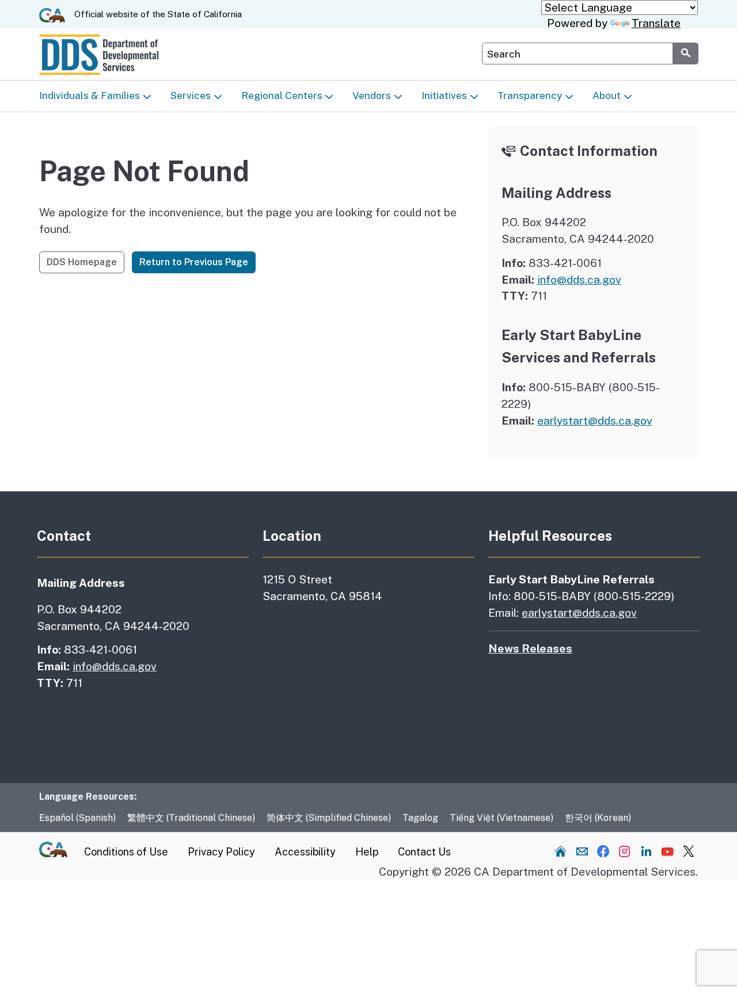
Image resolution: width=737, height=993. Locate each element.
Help (366, 852)
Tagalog (420, 817)
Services (190, 95)
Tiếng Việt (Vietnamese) (501, 817)
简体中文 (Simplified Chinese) (329, 817)
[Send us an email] (582, 851)
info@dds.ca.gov (579, 279)
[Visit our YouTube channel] (667, 851)
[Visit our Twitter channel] (688, 851)
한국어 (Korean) (598, 817)
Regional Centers (281, 95)
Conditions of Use (126, 852)
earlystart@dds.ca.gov (594, 420)
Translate (656, 23)
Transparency (529, 95)
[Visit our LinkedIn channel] (646, 851)
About (606, 95)
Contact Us (424, 852)
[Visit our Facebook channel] (603, 851)
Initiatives (444, 95)
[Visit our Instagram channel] (624, 851)
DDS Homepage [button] (82, 262)
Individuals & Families (89, 95)
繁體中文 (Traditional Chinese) (191, 817)
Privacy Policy (221, 852)
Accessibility (305, 852)
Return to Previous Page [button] (193, 262)
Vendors (371, 95)
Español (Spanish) (77, 817)
